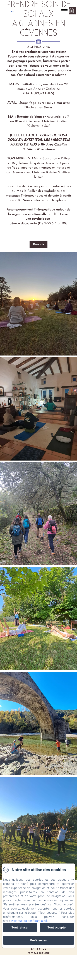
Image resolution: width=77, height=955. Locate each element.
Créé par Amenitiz (39, 953)
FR (38, 949)
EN (32, 949)
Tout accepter (57, 927)
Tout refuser (19, 927)
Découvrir (38, 244)
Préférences (38, 940)
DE (44, 949)
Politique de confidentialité (29, 921)
